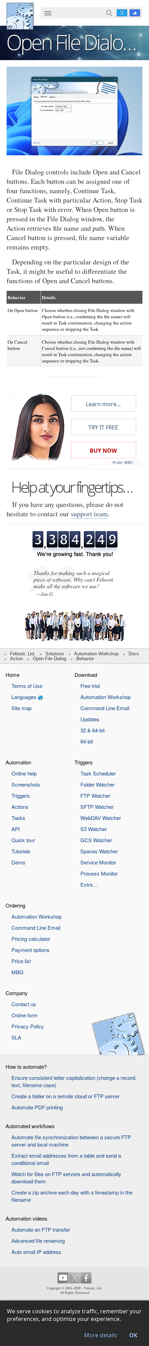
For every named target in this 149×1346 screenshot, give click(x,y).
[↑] (74, 72)
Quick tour (23, 840)
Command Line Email (104, 708)
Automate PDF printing (37, 1107)
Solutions (54, 653)
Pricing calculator (30, 938)
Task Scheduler (98, 773)
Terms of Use (26, 685)
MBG (17, 972)
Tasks (18, 817)
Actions (19, 806)
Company (17, 992)
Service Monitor (98, 862)
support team (89, 513)
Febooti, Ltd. (20, 16)
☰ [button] (48, 12)
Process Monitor (99, 873)
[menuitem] (48, 13)
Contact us (23, 1004)
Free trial (90, 685)
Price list (21, 961)
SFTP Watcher (97, 806)
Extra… (89, 884)
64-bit (86, 741)
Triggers (20, 795)
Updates (89, 719)
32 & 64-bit (92, 730)
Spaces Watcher (99, 851)
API (15, 828)
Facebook (135, 12)
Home (12, 674)
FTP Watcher (95, 795)
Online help (24, 773)
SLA (16, 1037)
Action (16, 658)
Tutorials (20, 851)
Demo (18, 862)
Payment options (30, 949)
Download (85, 674)
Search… (109, 12)
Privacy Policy (27, 1026)
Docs (134, 653)
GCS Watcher (96, 840)
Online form (24, 1015)
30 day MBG (122, 462)
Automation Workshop (96, 653)
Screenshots (25, 784)
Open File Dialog (49, 658)
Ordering (15, 905)
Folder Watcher (97, 784)
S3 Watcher (93, 828)
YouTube (63, 1277)
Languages (23, 696)
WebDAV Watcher (100, 817)
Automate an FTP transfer (40, 1229)
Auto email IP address (36, 1251)
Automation (18, 762)
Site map (21, 708)
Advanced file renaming (38, 1240)
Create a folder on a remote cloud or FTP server (65, 1096)
